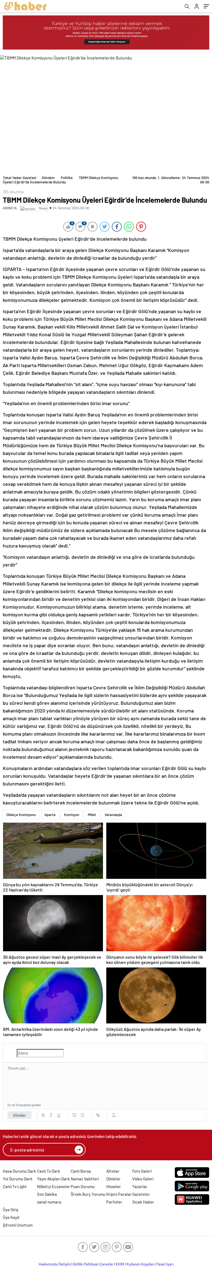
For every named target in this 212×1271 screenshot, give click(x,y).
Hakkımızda (48, 1264)
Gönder (19, 1115)
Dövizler (113, 1178)
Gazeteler (141, 1194)
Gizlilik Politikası (85, 1264)
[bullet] (82, 1115)
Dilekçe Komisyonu (21, 814)
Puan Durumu (83, 1186)
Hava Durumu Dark (19, 1171)
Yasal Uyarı (165, 1264)
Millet (92, 814)
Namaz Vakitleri (85, 1178)
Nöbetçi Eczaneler (53, 1186)
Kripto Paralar (119, 1194)
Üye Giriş (10, 1209)
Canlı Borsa (81, 1171)
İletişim (65, 1264)
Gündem (48, 177)
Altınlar (113, 1171)
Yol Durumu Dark (18, 1178)
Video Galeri (142, 1178)
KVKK (120, 1264)
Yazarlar (139, 1186)
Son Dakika (47, 1194)
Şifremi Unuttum (18, 1225)
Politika (67, 177)
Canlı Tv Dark (48, 1171)
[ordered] (74, 1115)
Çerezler (106, 1264)
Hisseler (113, 1186)
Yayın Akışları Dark (53, 1178)
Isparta (49, 814)
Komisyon (71, 814)
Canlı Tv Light (15, 1186)
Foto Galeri (142, 1171)
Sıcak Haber (143, 1201)
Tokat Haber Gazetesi (19, 177)
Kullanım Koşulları (141, 1264)
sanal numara (49, 1201)
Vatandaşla (113, 814)
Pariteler (114, 1201)
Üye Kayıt (11, 1217)
